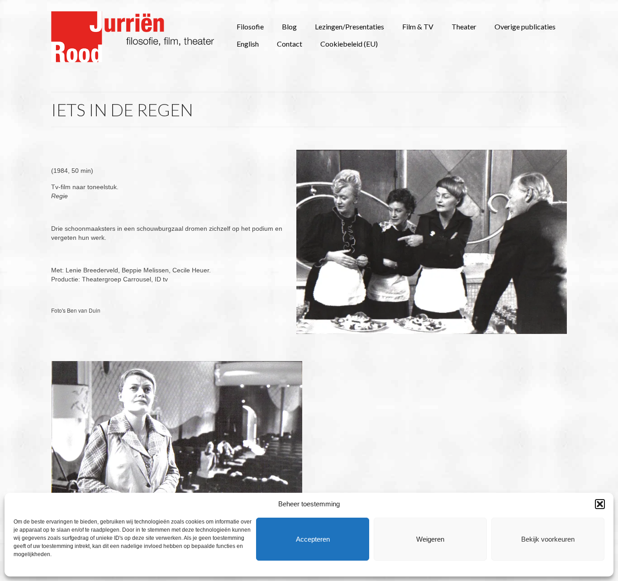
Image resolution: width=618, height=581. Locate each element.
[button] (599, 504)
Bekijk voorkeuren (548, 539)
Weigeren (430, 539)
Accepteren (313, 539)
